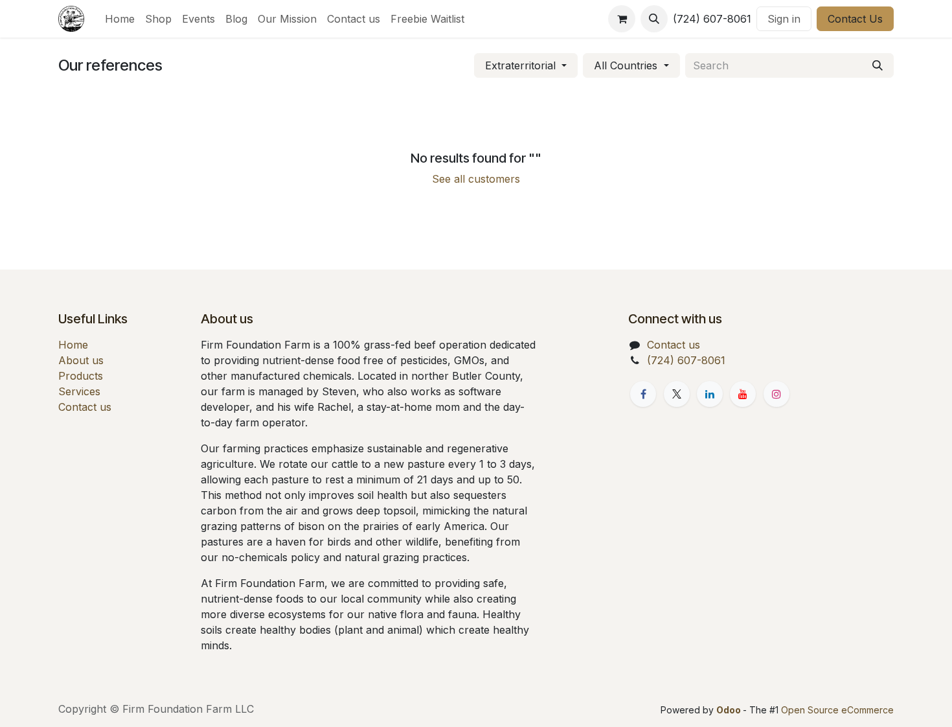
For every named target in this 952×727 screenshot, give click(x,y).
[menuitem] (120, 19)
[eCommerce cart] (621, 18)
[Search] (877, 65)
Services (79, 391)
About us (81, 360)
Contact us (84, 406)
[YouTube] (743, 394)
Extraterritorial (520, 65)
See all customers (476, 178)
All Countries (625, 65)
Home (73, 344)
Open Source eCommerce (837, 709)
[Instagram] (776, 394)
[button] (654, 18)
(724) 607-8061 (686, 360)
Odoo (729, 709)
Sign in (783, 18)
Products (80, 375)
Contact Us (855, 18)
